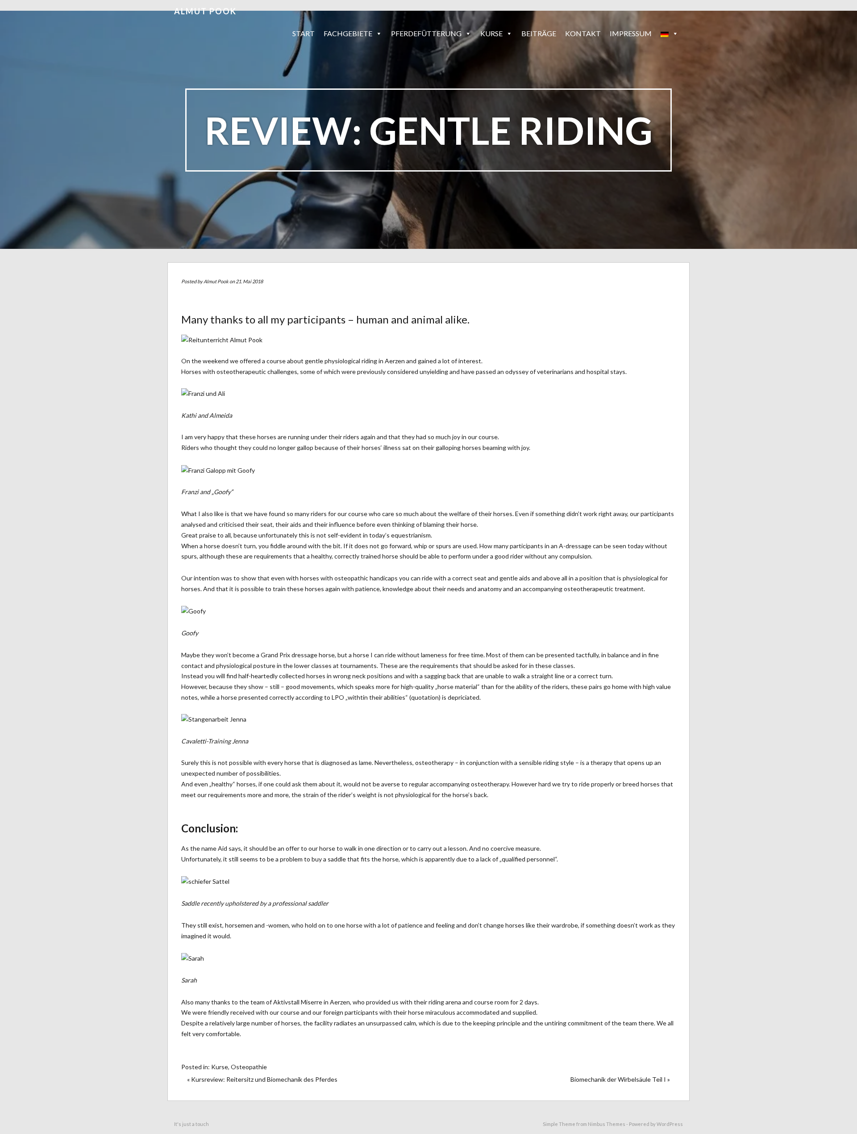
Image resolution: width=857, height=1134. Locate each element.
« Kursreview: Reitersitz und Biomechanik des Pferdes (262, 1079)
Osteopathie (249, 1067)
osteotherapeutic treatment (604, 588)
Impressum (631, 33)
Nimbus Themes (606, 1124)
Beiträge (538, 33)
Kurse (219, 1067)
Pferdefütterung (426, 33)
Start (303, 33)
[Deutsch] (669, 33)
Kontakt (583, 33)
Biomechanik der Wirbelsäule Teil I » (620, 1079)
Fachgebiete (348, 33)
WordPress (670, 1124)
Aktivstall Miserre (297, 1002)
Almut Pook (205, 11)
